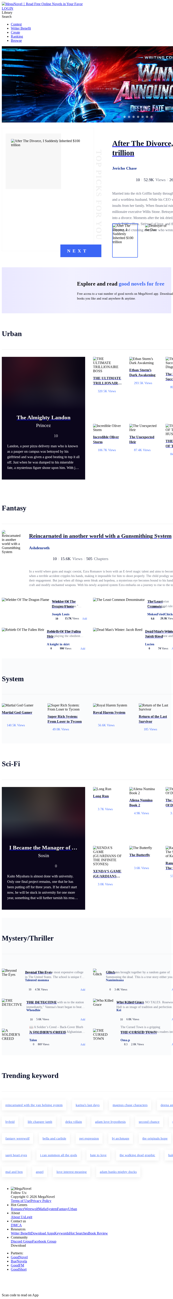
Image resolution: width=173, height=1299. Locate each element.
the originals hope (155, 1138)
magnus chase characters (130, 1105)
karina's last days (88, 1105)
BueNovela (19, 1261)
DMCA (16, 1225)
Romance (17, 1209)
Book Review (98, 1233)
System (52, 1209)
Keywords (61, 1233)
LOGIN (7, 8)
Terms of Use (20, 1201)
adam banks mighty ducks (118, 1172)
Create (15, 32)
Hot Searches (78, 1233)
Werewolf (31, 1209)
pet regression (89, 1138)
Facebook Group (44, 1241)
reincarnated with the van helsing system (34, 1105)
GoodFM (17, 1265)
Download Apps (42, 1233)
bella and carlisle (54, 1138)
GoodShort (19, 1269)
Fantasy (62, 1209)
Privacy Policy (41, 1201)
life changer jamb (40, 1122)
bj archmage (120, 1138)
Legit (28, 1217)
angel (39, 1172)
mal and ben (14, 1172)
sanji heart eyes (16, 1155)
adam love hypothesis (110, 1122)
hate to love (98, 1155)
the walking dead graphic (137, 1155)
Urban (72, 1209)
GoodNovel (19, 1257)
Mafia (42, 1209)
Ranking (17, 36)
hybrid (10, 1122)
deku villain (73, 1122)
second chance (149, 1122)
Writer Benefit (21, 28)
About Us (18, 1217)
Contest (16, 24)
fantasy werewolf (17, 1138)
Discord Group (21, 1241)
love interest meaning (72, 1172)
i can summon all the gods (58, 1155)
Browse (16, 40)
